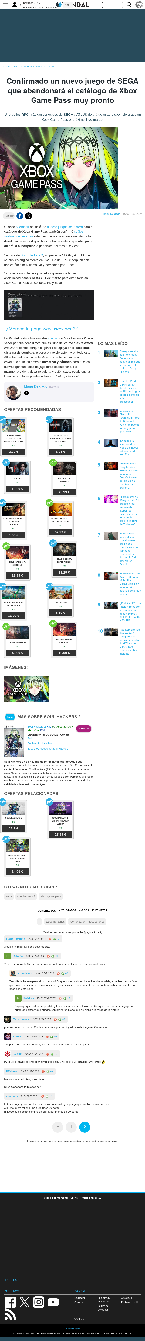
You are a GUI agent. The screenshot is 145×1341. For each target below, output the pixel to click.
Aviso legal (127, 1298)
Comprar (84, 728)
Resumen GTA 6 (31, 3)
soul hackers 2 (26, 896)
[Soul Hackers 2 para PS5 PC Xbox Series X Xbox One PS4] (14, 740)
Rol (30, 738)
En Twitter (99, 910)
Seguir (10, 717)
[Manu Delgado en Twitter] (26, 393)
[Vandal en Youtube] (53, 1302)
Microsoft (22, 227)
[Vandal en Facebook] (10, 1302)
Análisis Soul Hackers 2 (42, 743)
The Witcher (51, 7)
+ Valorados (67, 910)
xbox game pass (51, 896)
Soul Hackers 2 (37, 726)
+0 (57, 938)
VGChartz (79, 1319)
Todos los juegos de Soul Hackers (48, 748)
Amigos (84, 910)
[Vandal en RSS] (10, 1314)
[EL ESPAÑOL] (139, 4)
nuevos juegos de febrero (65, 227)
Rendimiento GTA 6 (33, 7)
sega (9, 896)
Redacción (80, 1298)
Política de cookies (130, 1302)
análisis (53, 338)
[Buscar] (129, 4)
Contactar (79, 1302)
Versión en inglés (72, 1328)
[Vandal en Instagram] (39, 1302)
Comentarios (47, 910)
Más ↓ (68, 5)
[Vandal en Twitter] (25, 1302)
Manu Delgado (111, 213)
